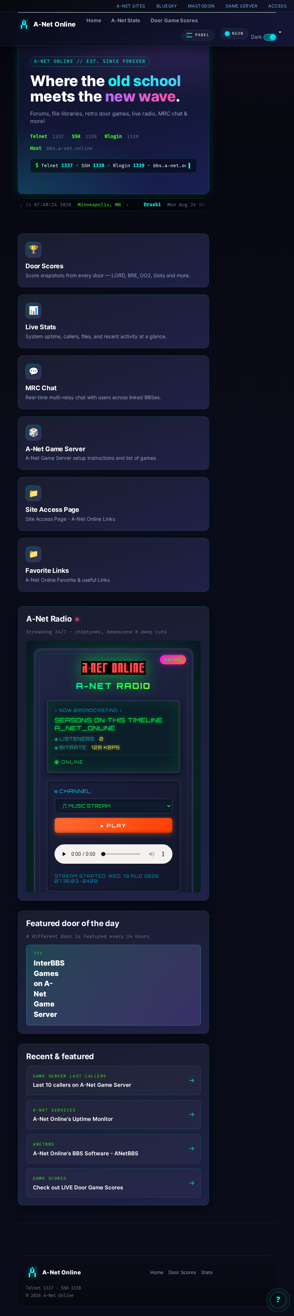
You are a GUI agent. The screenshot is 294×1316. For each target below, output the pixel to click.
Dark (257, 37)
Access (277, 6)
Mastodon (201, 6)
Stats (207, 1272)
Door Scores (182, 1272)
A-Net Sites (131, 6)
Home (93, 20)
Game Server (241, 6)
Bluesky (166, 6)
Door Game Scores (174, 20)
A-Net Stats (125, 20)
